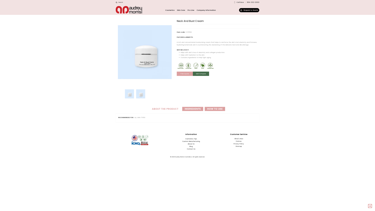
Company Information (206, 10)
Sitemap (239, 146)
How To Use (215, 108)
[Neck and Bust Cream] (129, 94)
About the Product (165, 108)
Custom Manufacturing (191, 141)
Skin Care (181, 10)
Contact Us (191, 149)
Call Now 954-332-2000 (248, 2)
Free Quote (185, 74)
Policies (239, 141)
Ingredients (193, 108)
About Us (191, 144)
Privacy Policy (239, 144)
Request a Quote (250, 10)
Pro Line (191, 10)
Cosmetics (170, 10)
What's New (238, 139)
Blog (191, 146)
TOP (370, 206)
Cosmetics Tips (191, 139)
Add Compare (201, 74)
